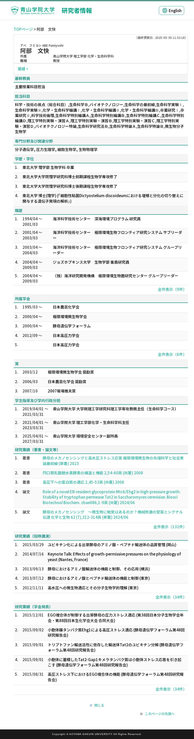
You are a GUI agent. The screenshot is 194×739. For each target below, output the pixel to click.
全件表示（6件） (172, 354)
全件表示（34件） (171, 597)
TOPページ (23, 29)
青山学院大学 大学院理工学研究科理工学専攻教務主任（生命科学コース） (115, 408)
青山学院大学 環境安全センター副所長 (85, 436)
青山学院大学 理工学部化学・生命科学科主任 (91, 422)
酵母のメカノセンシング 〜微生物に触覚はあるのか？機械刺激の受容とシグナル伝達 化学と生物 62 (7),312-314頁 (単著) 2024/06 (113, 514)
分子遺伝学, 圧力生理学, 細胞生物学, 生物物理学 (56, 149)
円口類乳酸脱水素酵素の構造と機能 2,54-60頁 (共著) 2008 (93, 472)
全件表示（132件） (170, 526)
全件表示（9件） (172, 289)
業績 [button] (21, 68)
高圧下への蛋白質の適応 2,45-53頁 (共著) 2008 (83, 482)
